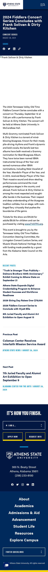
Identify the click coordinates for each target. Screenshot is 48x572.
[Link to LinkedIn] (33, 484)
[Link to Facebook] (12, 484)
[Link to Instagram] (22, 484)
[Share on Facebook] (4, 48)
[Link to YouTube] (28, 484)
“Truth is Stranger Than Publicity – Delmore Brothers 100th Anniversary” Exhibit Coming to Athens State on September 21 (23, 275)
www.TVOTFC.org (34, 223)
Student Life (24, 526)
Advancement (24, 519)
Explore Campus (24, 539)
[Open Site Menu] (43, 4)
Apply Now (13, 436)
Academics (24, 505)
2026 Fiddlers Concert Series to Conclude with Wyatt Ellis (20, 307)
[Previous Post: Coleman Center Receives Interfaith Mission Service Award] (24, 343)
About (24, 498)
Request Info (35, 436)
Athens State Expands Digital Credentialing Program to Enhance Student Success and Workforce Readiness (21, 290)
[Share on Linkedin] (14, 48)
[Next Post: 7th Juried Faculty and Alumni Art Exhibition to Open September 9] (24, 379)
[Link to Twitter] (17, 484)
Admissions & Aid (24, 512)
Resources (24, 533)
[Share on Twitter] (9, 48)
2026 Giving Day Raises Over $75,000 (23, 300)
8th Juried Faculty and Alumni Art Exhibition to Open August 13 (21, 315)
